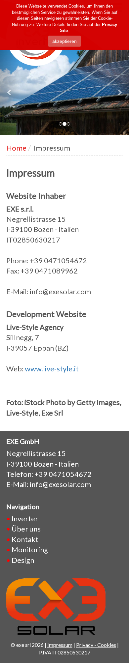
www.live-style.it (52, 368)
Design (23, 560)
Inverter (25, 518)
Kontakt (25, 539)
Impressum (59, 645)
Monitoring (30, 549)
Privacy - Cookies (96, 645)
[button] (10, 92)
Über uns (26, 528)
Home (16, 147)
